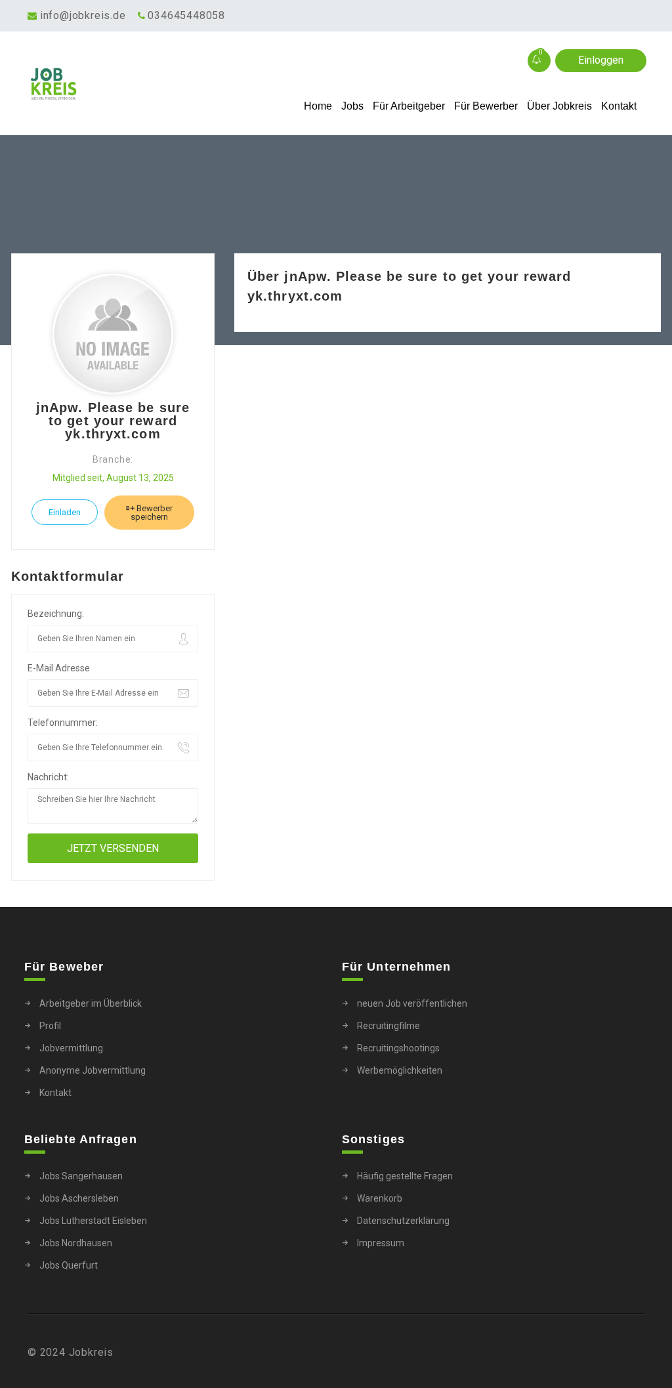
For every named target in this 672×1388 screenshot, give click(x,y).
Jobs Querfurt (68, 1265)
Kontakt (619, 106)
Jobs (352, 106)
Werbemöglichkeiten (399, 1070)
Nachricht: (48, 777)
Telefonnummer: (63, 722)
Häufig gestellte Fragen (405, 1176)
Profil (50, 1025)
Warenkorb (379, 1198)
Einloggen (600, 60)
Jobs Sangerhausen (81, 1176)
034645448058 (186, 15)
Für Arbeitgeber (409, 106)
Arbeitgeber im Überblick (90, 1003)
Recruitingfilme (388, 1025)
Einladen (65, 512)
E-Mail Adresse (59, 668)
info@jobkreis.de (83, 15)
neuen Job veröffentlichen (412, 1003)
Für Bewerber (486, 106)
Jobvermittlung (71, 1048)
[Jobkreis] (105, 84)
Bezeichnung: (56, 613)
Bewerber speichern (152, 512)
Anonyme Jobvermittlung (92, 1070)
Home (318, 106)
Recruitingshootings (398, 1048)
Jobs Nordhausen (75, 1243)
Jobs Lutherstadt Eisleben (93, 1220)
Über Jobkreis (559, 106)
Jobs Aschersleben (79, 1198)
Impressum (380, 1243)
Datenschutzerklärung (403, 1220)
